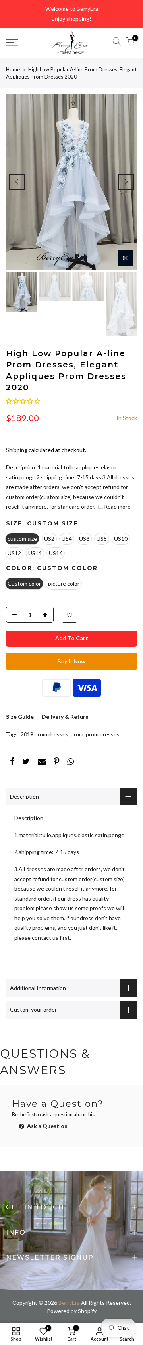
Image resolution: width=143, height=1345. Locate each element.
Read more (117, 506)
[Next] (126, 182)
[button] (23, 401)
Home (13, 69)
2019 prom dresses (44, 734)
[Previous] (17, 182)
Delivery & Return (65, 716)
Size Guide (20, 716)
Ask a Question (47, 1125)
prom (77, 734)
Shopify (87, 1311)
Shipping (16, 449)
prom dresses (103, 734)
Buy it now (71, 661)
